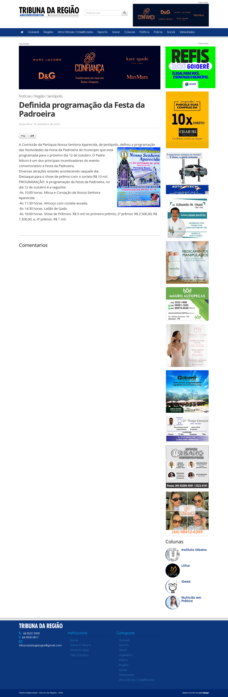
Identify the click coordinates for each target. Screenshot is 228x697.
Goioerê (33, 32)
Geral (116, 32)
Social (171, 32)
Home (74, 640)
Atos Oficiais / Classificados (75, 32)
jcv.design (204, 693)
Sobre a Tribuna (80, 645)
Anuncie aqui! (79, 650)
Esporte (102, 32)
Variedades (187, 32)
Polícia (158, 32)
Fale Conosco (79, 655)
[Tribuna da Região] (49, 10)
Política (144, 32)
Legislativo (126, 655)
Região (48, 32)
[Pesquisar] (124, 13)
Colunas (129, 32)
